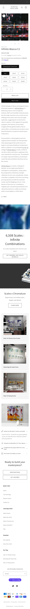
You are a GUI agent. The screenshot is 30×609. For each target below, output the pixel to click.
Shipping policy (10, 606)
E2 (4, 150)
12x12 (23, 73)
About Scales (6, 513)
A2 (23, 147)
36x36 (23, 81)
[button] (3, 7)
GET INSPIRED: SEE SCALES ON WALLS (14, 256)
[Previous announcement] (3, 2)
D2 (27, 147)
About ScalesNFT (8, 525)
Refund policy (7, 602)
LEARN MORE (15, 305)
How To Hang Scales (8, 562)
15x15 (5, 77)
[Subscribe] (25, 574)
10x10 (14, 73)
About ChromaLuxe (8, 521)
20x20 (23, 77)
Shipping (9, 55)
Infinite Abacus (19, 108)
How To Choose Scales (9, 555)
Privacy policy (14, 602)
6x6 (5, 73)
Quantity (5, 85)
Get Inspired (6, 540)
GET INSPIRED (15, 477)
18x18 (14, 77)
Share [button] (5, 196)
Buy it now (15, 100)
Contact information (19, 606)
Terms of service (21, 602)
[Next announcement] (27, 2)
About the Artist (7, 517)
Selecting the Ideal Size (9, 559)
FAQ (4, 529)
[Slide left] (11, 43)
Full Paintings (7, 494)
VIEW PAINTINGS (15, 472)
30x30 (14, 81)
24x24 (5, 81)
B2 (25, 147)
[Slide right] (18, 43)
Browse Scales (7, 498)
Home (5, 490)
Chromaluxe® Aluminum (10, 66)
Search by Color (7, 544)
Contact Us (6, 502)
